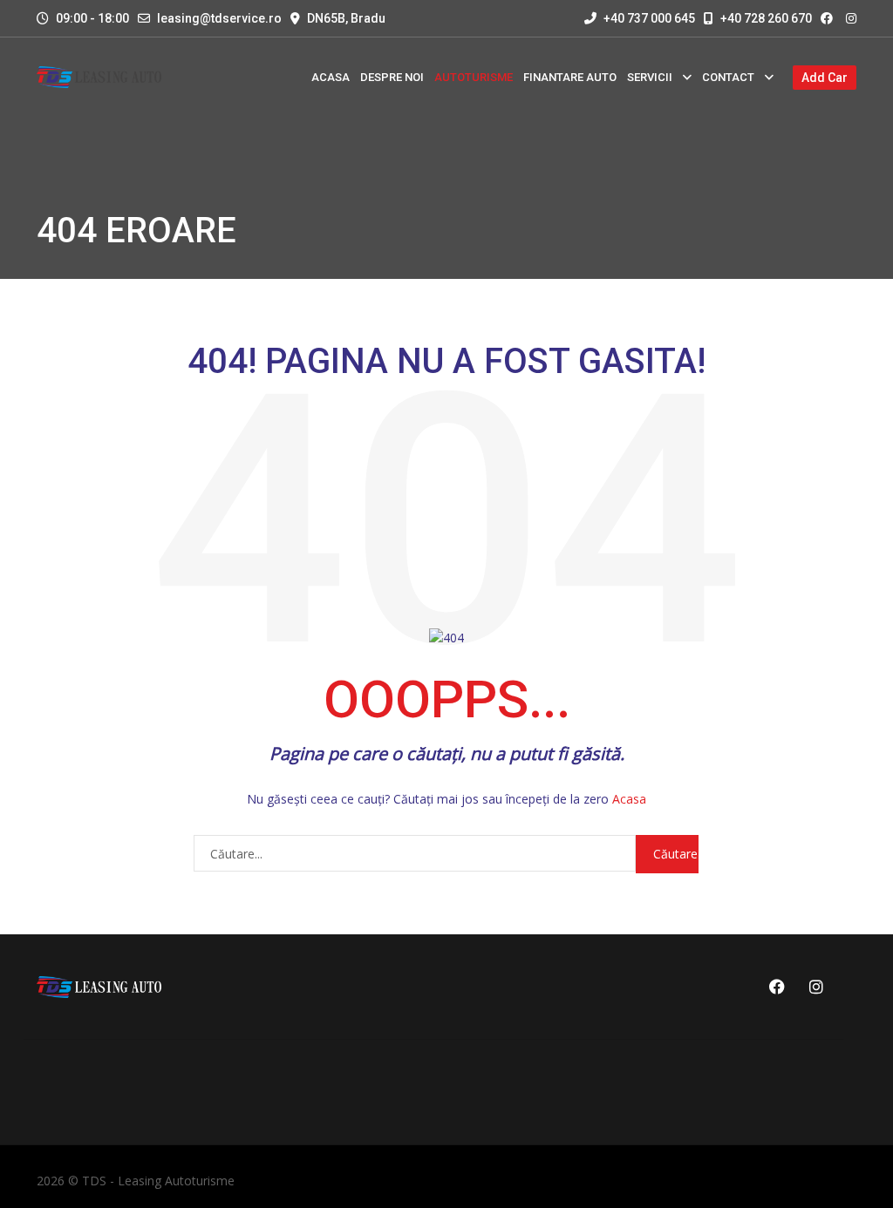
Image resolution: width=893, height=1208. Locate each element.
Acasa (629, 799)
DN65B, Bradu (346, 18)
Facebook (774, 986)
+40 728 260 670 (765, 18)
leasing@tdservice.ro (219, 18)
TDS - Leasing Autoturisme (158, 1180)
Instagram (813, 986)
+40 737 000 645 (648, 18)
